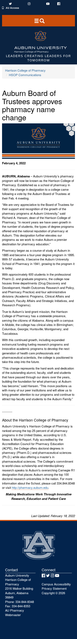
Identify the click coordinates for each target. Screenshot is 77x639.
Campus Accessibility (56, 584)
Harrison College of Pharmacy (25, 70)
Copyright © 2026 (53, 593)
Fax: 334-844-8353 (17, 606)
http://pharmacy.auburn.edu (30, 487)
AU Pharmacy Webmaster (14, 612)
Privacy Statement (54, 588)
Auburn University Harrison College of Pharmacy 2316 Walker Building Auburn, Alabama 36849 (19, 586)
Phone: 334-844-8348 (19, 602)
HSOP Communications (25, 75)
